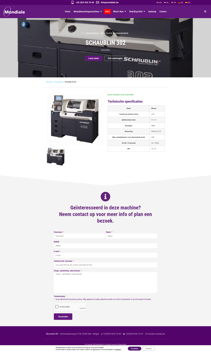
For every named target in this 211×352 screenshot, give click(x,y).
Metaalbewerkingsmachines (86, 11)
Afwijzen (149, 348)
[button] (205, 11)
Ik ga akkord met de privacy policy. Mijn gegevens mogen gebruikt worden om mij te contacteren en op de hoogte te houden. (103, 299)
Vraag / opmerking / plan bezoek (67, 271)
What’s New (118, 11)
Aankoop (152, 11)
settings (118, 350)
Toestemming (59, 296)
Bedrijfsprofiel (135, 11)
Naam (108, 232)
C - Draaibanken (91, 33)
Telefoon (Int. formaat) (63, 261)
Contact (162, 11)
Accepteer (134, 348)
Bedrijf (56, 242)
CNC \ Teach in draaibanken (114, 33)
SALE (107, 11)
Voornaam (58, 232)
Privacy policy (122, 344)
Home (67, 11)
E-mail (56, 251)
